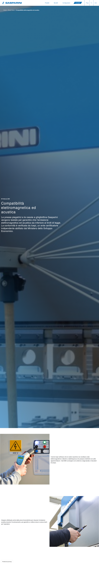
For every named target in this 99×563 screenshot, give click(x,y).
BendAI (56, 3)
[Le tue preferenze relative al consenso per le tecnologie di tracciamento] (7, 561)
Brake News (11, 10)
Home (5, 10)
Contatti (78, 3)
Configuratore (66, 3)
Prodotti (47, 3)
